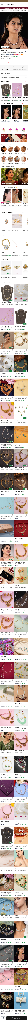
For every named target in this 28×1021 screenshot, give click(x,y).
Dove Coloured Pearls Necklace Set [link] (24, 10)
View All (24, 81)
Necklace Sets (16, 10)
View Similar (6, 47)
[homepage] (9, 4)
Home (2, 10)
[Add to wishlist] (3, 1018)
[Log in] (26, 4)
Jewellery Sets (8, 10)
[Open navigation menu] (2, 4)
